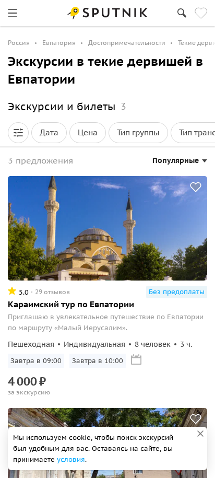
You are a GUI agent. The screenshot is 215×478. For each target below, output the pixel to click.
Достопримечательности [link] (126, 42)
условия (71, 459)
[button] (18, 132)
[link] (12, 13)
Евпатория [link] (59, 42)
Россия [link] (19, 42)
